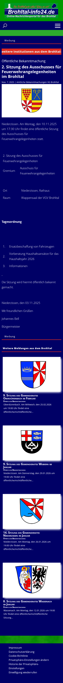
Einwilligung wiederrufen (23, 672)
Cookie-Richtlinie (18, 655)
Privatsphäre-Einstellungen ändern (29, 660)
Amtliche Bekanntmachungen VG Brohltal (38, 82)
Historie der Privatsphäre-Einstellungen (24, 666)
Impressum (15, 647)
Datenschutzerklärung (21, 651)
